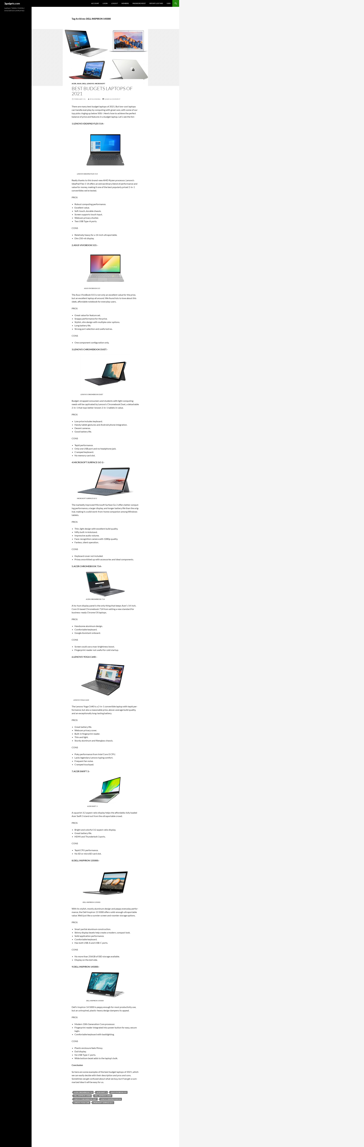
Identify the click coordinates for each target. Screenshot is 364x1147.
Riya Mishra (95, 99)
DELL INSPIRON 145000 (103, 1096)
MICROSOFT (100, 83)
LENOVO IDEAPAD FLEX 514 (111, 1099)
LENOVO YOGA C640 (81, 1102)
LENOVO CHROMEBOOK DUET (85, 1099)
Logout (114, 3)
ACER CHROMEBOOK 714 (83, 1092)
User (168, 3)
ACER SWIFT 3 (102, 1092)
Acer (74, 83)
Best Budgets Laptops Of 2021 (102, 90)
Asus (79, 83)
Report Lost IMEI (156, 3)
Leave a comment (112, 99)
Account (95, 3)
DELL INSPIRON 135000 (82, 1096)
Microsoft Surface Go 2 (103, 1102)
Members (125, 3)
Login (105, 3)
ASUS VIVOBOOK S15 (119, 1092)
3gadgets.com (12, 3)
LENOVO (90, 83)
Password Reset (139, 3)
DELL (84, 83)
